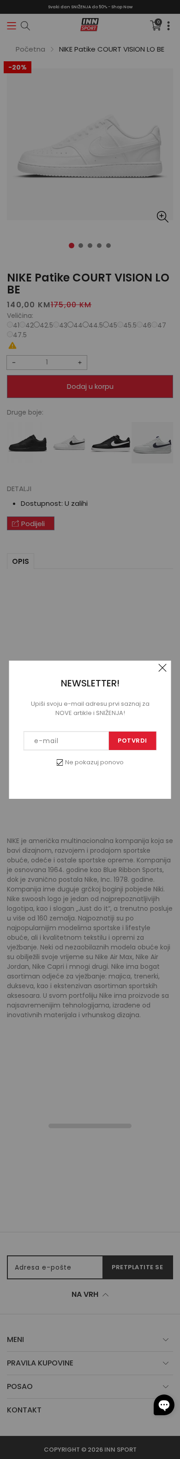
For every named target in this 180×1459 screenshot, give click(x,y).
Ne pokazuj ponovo (94, 762)
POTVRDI (132, 740)
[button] (164, 1405)
